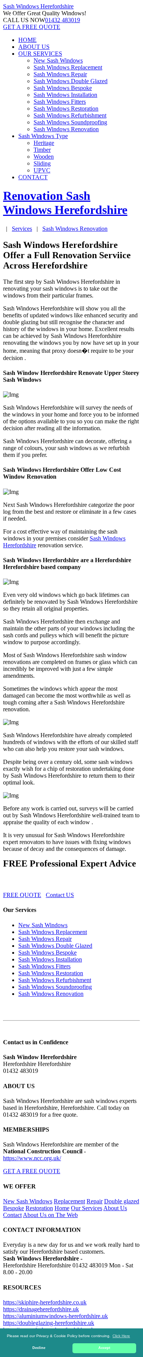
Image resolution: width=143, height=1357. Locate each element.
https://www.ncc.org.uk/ (32, 1158)
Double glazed (121, 1201)
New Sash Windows (58, 60)
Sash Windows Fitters (60, 101)
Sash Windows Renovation (66, 129)
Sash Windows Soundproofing (70, 122)
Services (22, 228)
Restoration (39, 1208)
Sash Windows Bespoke (63, 88)
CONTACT (33, 177)
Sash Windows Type (43, 136)
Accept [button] (104, 1348)
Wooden (44, 156)
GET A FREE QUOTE (31, 27)
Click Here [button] (121, 1336)
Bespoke (13, 1208)
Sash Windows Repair (60, 74)
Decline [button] (38, 1348)
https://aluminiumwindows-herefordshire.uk (55, 1316)
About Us (115, 1208)
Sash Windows (38, 6)
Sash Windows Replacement (68, 67)
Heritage (44, 143)
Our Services (86, 1208)
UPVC (42, 170)
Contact (12, 1215)
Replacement (69, 1201)
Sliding (42, 163)
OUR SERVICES (40, 53)
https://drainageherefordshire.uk (41, 1309)
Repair (95, 1201)
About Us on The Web (50, 1215)
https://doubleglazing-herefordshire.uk (48, 1323)
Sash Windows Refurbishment (70, 115)
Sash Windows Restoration (66, 108)
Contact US (60, 895)
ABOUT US (34, 46)
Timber (42, 149)
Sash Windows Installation (65, 95)
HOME (27, 40)
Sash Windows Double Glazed (71, 81)
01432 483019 (62, 20)
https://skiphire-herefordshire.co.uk (45, 1302)
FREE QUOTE (22, 895)
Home (62, 1208)
